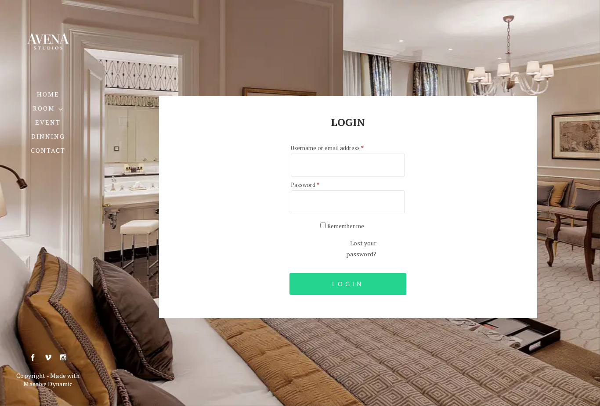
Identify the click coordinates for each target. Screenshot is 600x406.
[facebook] (32, 358)
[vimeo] (48, 358)
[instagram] (63, 358)
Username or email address (327, 148)
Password (305, 185)
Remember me (345, 226)
